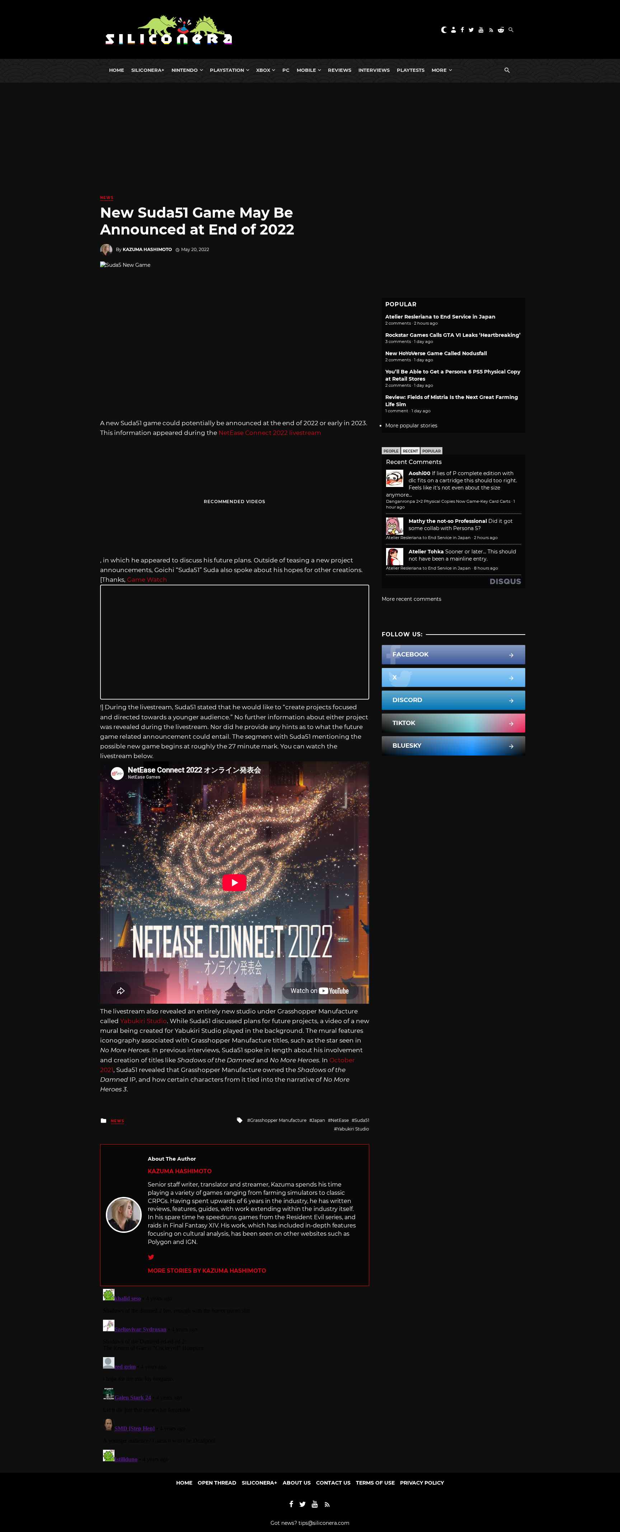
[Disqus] (234, 1376)
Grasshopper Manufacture (278, 1120)
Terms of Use (375, 1483)
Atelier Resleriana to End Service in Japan (440, 317)
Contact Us (333, 1483)
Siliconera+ (147, 70)
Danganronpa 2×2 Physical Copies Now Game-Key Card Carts (448, 501)
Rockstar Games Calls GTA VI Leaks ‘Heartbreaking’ (453, 335)
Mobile (306, 70)
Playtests (410, 70)
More (439, 70)
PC (286, 70)
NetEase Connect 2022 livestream (269, 432)
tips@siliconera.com (324, 1523)
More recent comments (411, 599)
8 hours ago (486, 568)
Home (116, 70)
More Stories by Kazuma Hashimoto (207, 1270)
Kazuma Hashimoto (147, 249)
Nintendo (185, 70)
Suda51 (361, 1120)
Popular (431, 451)
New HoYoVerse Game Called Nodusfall (436, 353)
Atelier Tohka (426, 551)
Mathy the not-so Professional (448, 521)
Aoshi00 (420, 473)
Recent (410, 451)
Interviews (374, 70)
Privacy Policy (422, 1483)
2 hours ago (486, 537)
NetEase (340, 1120)
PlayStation (227, 70)
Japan (318, 1120)
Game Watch (147, 579)
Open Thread (217, 1483)
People (391, 451)
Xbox (263, 70)
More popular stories (411, 425)
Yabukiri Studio (143, 1021)
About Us (297, 1483)
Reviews (339, 70)
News (106, 197)
